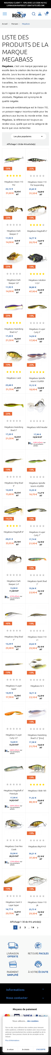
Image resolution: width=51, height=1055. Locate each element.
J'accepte (40, 1049)
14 (32, 927)
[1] (7, 175)
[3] (13, 175)
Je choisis (25, 1049)
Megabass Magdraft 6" (37, 231)
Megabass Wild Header (37, 427)
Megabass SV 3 (37, 686)
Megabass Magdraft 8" (14, 532)
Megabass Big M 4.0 (37, 846)
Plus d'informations (12, 1040)
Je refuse (10, 1049)
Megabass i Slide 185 (37, 790)
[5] (20, 175)
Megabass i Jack (14, 378)
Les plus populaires (29, 136)
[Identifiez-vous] (39, 13)
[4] (17, 175)
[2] (10, 175)
